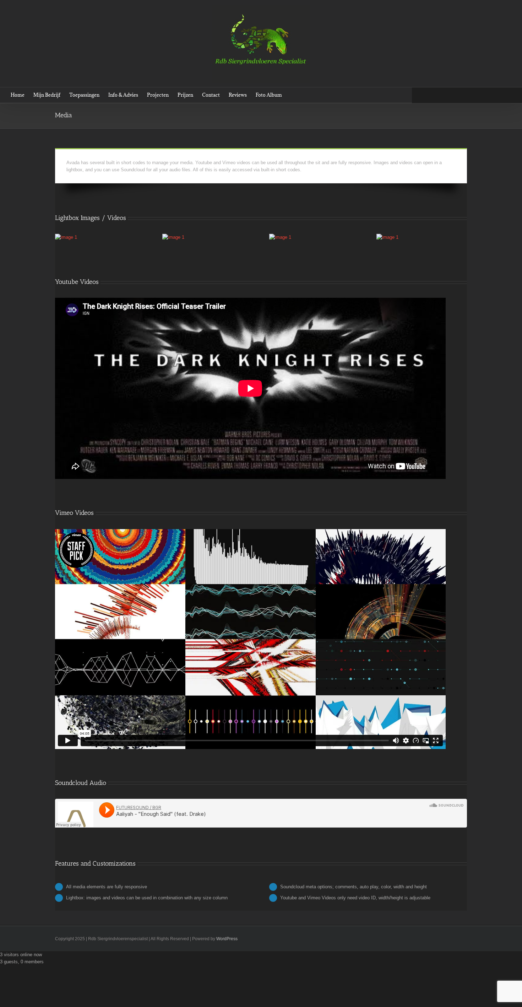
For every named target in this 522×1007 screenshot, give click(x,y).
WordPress (227, 938)
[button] (292, 95)
